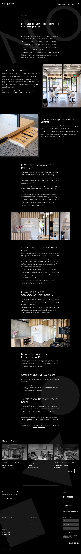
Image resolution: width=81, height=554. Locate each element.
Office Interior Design (6, 532)
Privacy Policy (72, 536)
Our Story (4, 520)
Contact (3, 522)
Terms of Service (66, 537)
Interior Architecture (6, 537)
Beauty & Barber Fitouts (35, 533)
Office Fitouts (33, 520)
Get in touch (10, 498)
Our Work (4, 524)
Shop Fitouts (33, 522)
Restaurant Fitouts (34, 524)
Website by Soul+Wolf (6, 549)
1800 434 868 (68, 497)
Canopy (8, 4)
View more (70, 471)
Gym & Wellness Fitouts (35, 535)
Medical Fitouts (34, 531)
